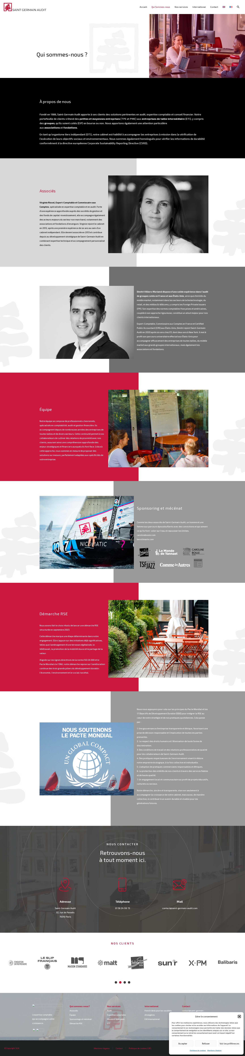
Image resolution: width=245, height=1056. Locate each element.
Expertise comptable (116, 1015)
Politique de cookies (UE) (140, 1048)
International (199, 7)
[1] (116, 982)
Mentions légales (214, 1050)
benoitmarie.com (145, 539)
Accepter (182, 1043)
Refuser (206, 1043)
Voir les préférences (229, 1043)
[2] (120, 982)
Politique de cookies (198, 1050)
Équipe (73, 1015)
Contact (214, 7)
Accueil (143, 7)
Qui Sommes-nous (161, 7)
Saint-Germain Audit (68, 114)
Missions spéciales (115, 1019)
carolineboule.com (146, 535)
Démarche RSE (76, 1023)
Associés (74, 1010)
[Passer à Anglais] (223, 7)
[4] (129, 982)
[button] (239, 1016)
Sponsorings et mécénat (81, 1019)
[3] (124, 982)
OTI (108, 1023)
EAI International (152, 1019)
